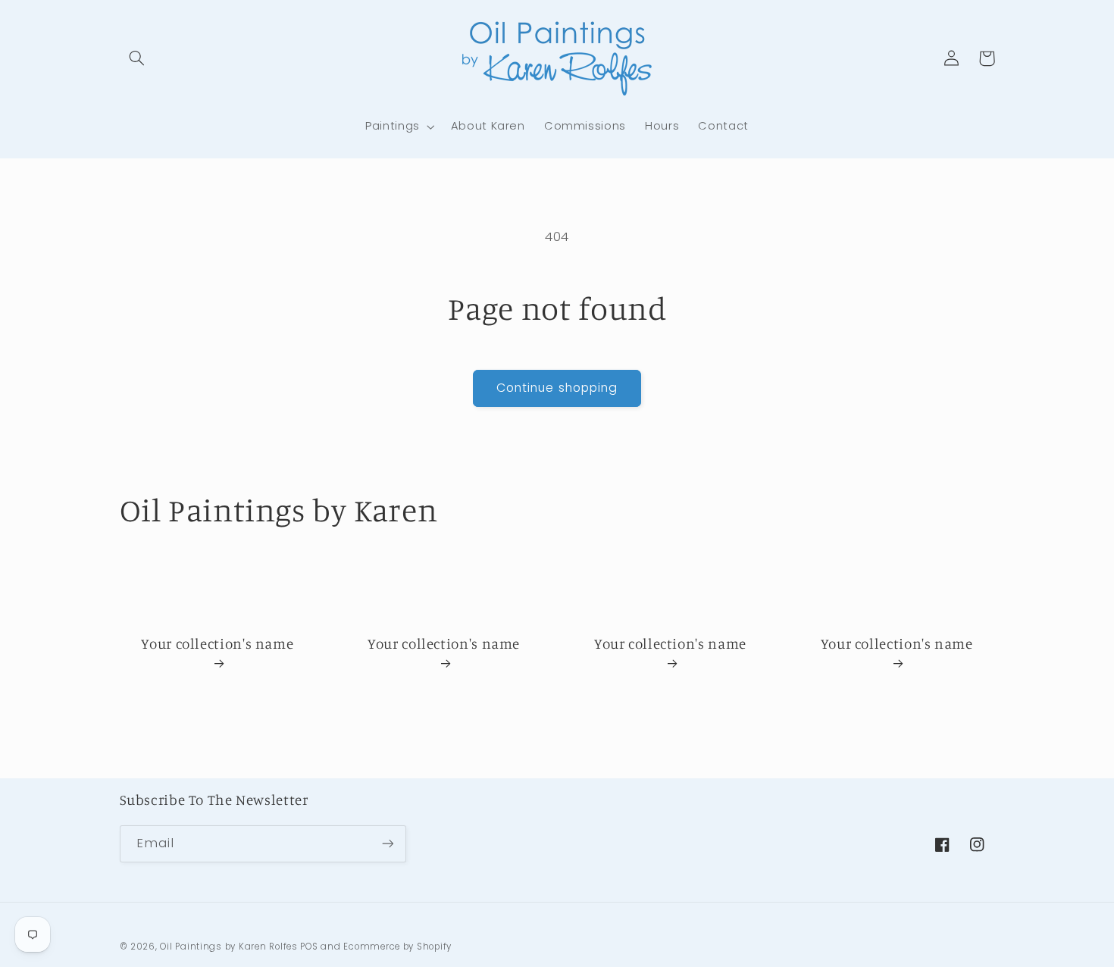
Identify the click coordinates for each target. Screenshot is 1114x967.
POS (309, 946)
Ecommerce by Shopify (397, 946)
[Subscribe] (387, 843)
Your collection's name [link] (217, 643)
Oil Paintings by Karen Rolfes (228, 946)
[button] (137, 58)
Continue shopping (557, 387)
